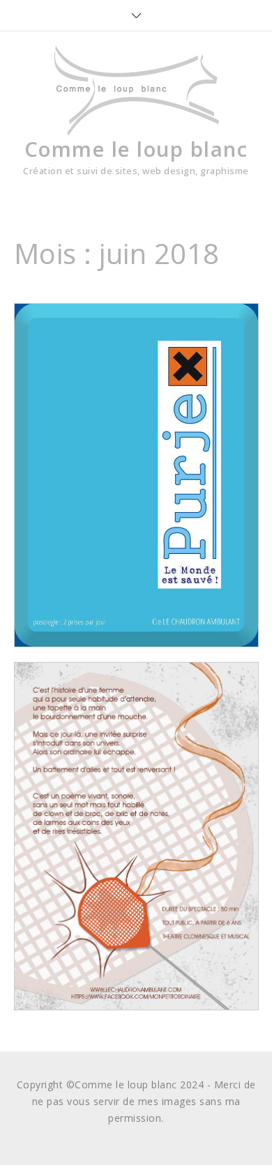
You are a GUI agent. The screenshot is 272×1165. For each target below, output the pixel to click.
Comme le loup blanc (136, 148)
